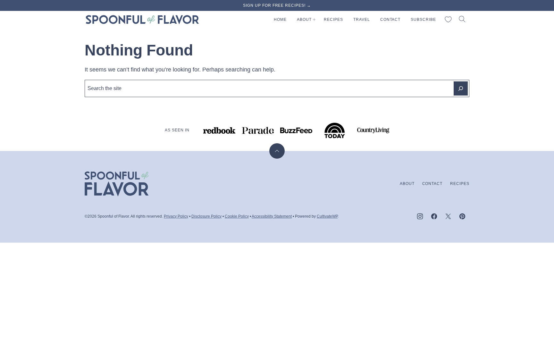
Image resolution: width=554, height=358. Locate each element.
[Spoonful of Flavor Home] (142, 19)
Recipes (333, 19)
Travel (361, 19)
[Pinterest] (462, 216)
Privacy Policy (176, 216)
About (304, 19)
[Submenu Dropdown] (314, 19)
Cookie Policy (237, 216)
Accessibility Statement (272, 216)
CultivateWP (327, 216)
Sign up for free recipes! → (277, 5)
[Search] (462, 19)
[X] (448, 216)
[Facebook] (434, 216)
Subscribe (423, 19)
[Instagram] (420, 216)
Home (280, 19)
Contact (390, 19)
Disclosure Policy (206, 216)
